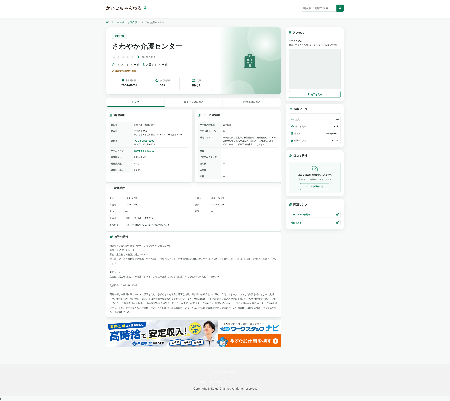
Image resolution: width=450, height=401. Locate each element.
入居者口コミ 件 (157, 64)
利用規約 (215, 382)
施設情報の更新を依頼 (125, 70)
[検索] (340, 8)
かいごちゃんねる (225, 372)
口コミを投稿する (314, 186)
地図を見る (316, 94)
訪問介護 (132, 22)
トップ (135, 101)
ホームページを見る (300, 214)
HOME (109, 22)
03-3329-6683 (146, 141)
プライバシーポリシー (237, 382)
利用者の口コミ (251, 101)
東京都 (120, 22)
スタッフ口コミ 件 (128, 64)
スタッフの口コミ (193, 101)
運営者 (202, 382)
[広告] (193, 333)
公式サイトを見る (142, 150)
